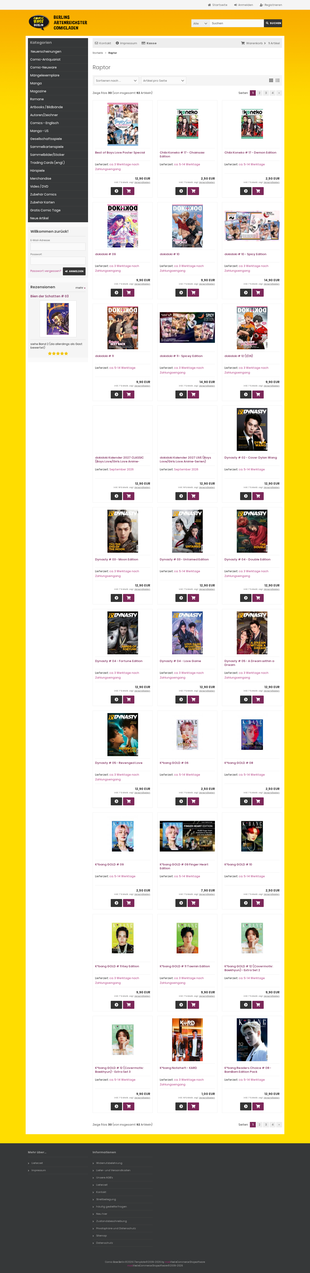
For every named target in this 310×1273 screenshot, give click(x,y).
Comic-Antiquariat (45, 59)
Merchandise (40, 178)
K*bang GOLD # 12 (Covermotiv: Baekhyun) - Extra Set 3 (119, 1070)
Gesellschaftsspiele (46, 139)
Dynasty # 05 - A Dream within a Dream (249, 663)
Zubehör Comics (43, 194)
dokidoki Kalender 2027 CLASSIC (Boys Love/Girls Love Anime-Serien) (119, 461)
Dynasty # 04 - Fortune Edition (119, 661)
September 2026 (121, 469)
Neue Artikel (39, 218)
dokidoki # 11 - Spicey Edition (181, 356)
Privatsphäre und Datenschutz (116, 1228)
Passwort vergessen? (45, 271)
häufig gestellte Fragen (111, 1206)
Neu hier (101, 1214)
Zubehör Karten (42, 202)
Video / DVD (39, 186)
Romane (37, 99)
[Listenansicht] (277, 80)
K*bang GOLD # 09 (109, 864)
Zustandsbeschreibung (111, 1221)
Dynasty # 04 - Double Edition (247, 559)
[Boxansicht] (271, 80)
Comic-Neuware (43, 67)
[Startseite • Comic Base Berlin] (58, 22)
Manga (36, 83)
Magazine (38, 91)
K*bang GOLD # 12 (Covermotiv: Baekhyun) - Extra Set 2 (248, 968)
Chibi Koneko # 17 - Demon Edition (250, 152)
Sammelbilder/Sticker (47, 154)
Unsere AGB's (104, 1177)
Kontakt (105, 43)
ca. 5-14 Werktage (187, 164)
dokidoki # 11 (104, 356)
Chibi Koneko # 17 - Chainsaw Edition (182, 154)
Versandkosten (142, 182)
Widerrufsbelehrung (109, 1163)
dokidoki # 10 (170, 254)
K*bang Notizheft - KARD (178, 1068)
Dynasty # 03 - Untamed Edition (184, 559)
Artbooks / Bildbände (46, 107)
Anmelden (74, 271)
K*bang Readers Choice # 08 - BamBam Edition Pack (247, 1070)
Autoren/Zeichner (44, 115)
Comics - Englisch (44, 123)
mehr (81, 288)
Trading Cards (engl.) (47, 162)
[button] (200, 23)
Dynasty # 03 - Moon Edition (116, 559)
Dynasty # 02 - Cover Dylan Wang (250, 457)
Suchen (273, 23)
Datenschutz (104, 1243)
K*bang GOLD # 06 (174, 763)
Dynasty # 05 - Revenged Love (119, 763)
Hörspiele (37, 170)
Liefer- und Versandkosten (113, 1170)
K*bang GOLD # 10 (238, 864)
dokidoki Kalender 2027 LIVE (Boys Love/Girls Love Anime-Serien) (185, 459)
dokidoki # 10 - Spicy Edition (245, 254)
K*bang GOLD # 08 (238, 763)
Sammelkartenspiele (47, 146)
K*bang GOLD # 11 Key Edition (117, 966)
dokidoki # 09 (105, 254)
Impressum (128, 43)
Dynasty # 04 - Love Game (180, 661)
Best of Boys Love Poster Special (120, 152)
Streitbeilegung (106, 1199)
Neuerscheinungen (45, 51)
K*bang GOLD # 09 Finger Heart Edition (184, 866)
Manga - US (39, 131)
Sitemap (101, 1235)
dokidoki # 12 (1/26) (238, 356)
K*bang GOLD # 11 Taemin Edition (185, 966)
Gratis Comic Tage (45, 210)
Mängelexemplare (44, 75)
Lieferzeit (37, 1163)
